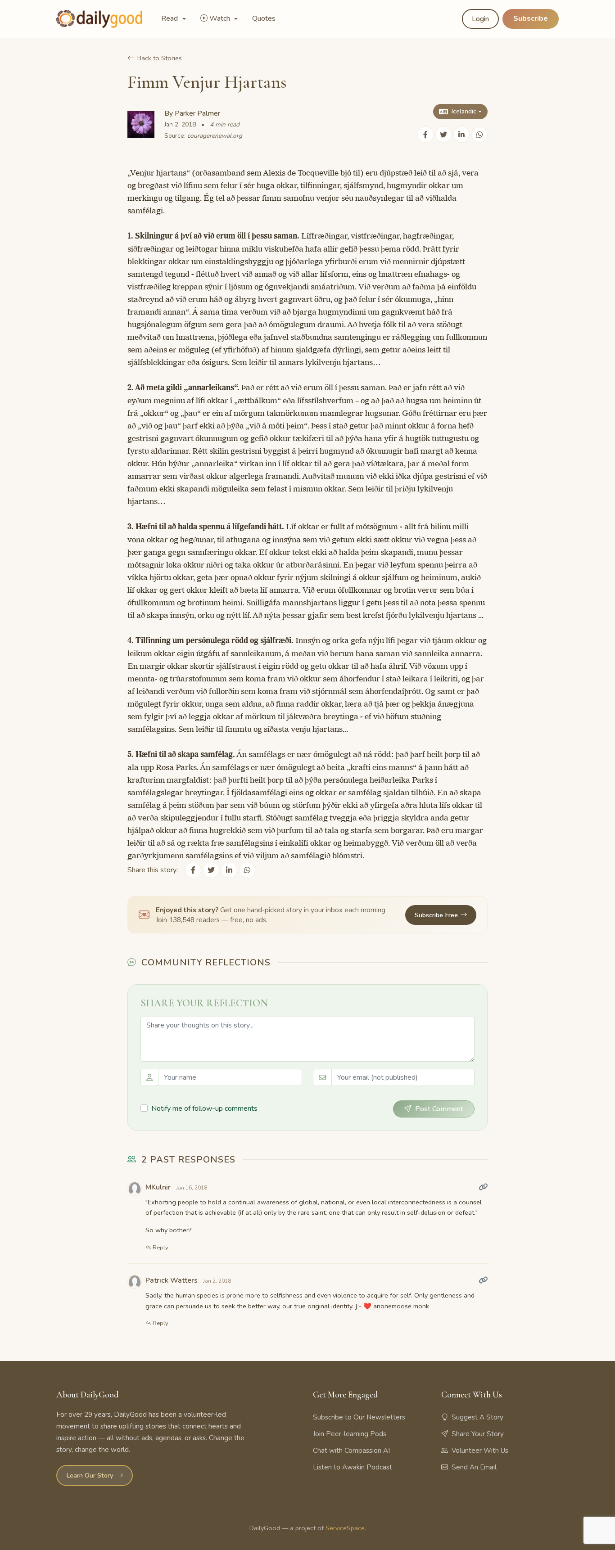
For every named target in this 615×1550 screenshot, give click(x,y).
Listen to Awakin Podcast (352, 1467)
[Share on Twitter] (443, 134)
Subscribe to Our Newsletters (359, 1417)
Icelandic (464, 111)
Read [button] (170, 18)
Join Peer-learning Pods (349, 1433)
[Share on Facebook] (425, 134)
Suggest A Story (477, 1417)
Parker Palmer (197, 113)
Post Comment (439, 1109)
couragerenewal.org (214, 135)
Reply (159, 1248)
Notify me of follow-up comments (204, 1108)
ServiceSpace (345, 1527)
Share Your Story (478, 1433)
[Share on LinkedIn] (461, 134)
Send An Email (474, 1467)
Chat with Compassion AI (351, 1450)
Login (480, 19)
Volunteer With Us (480, 1450)
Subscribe (530, 18)
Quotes (264, 18)
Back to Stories (159, 58)
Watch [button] (220, 18)
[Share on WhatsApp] (479, 134)
